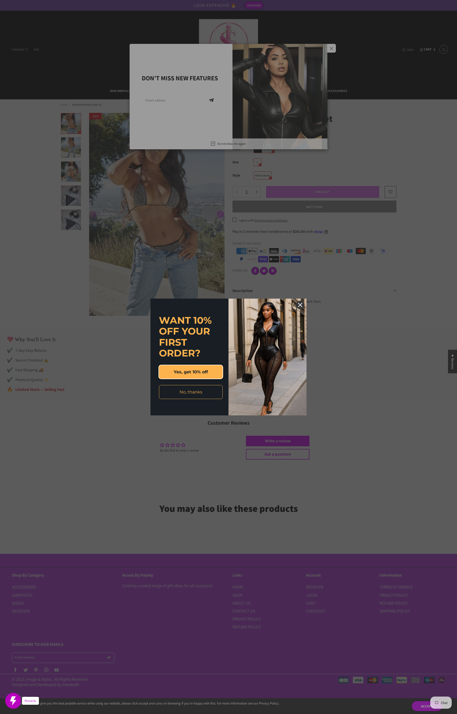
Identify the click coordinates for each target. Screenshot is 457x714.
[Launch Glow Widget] (13, 701)
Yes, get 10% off (191, 371)
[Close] (300, 305)
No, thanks (191, 392)
